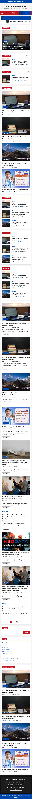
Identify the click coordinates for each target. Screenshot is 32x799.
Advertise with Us (6, 649)
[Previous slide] (27, 55)
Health (5, 456)
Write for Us (5, 647)
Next (20, 621)
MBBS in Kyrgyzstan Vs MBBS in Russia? (15, 189)
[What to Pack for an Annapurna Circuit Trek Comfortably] (16, 152)
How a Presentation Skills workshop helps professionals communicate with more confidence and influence (15, 588)
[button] (2, 12)
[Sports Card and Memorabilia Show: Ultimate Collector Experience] (16, 485)
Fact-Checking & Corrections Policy (10, 658)
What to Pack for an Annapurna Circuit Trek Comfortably (6, 223)
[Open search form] (17, 12)
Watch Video (27, 12)
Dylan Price (15, 64)
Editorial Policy (6, 656)
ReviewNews (24, 795)
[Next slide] (29, 55)
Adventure (6, 159)
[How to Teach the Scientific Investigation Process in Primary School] (16, 541)
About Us (4, 642)
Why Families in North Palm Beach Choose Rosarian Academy (6, 62)
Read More (6, 334)
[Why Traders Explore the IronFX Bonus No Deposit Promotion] (16, 100)
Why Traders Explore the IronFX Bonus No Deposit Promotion (6, 204)
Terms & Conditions (7, 651)
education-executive (16, 6)
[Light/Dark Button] (13, 13)
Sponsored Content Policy (8, 660)
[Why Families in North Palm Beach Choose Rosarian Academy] (16, 126)
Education (14, 59)
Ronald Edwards (6, 500)
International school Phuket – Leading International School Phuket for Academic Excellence (15, 517)
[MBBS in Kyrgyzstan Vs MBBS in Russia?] (16, 178)
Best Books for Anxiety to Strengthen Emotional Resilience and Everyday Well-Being (15, 462)
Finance (5, 107)
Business (5, 603)
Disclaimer (5, 653)
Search (5, 628)
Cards (5, 492)
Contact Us (5, 645)
